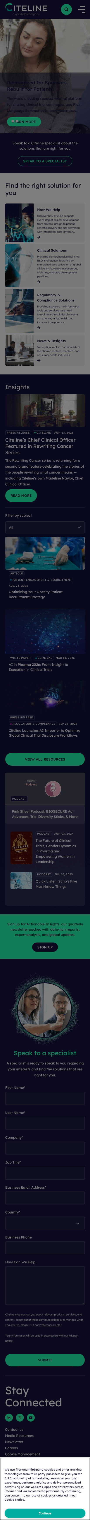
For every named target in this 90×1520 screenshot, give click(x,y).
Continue (45, 1513)
